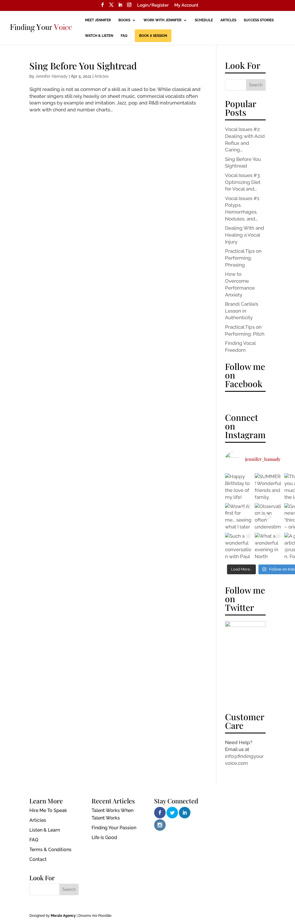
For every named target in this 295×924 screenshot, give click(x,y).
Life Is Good (104, 837)
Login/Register (153, 5)
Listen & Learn (44, 830)
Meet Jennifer (98, 20)
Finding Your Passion (114, 827)
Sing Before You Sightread (83, 65)
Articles (228, 20)
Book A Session (153, 36)
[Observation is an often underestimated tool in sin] (268, 516)
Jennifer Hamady (51, 76)
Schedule (204, 20)
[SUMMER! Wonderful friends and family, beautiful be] (268, 486)
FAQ (124, 36)
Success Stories (259, 20)
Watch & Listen (99, 36)
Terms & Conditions (50, 849)
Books (124, 20)
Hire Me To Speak (48, 810)
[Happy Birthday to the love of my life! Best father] (238, 486)
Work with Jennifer (162, 20)
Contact (38, 859)
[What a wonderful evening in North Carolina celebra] (268, 546)
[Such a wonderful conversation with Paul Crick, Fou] (238, 546)
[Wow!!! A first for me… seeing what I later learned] (238, 516)
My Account (186, 5)
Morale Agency (63, 916)
